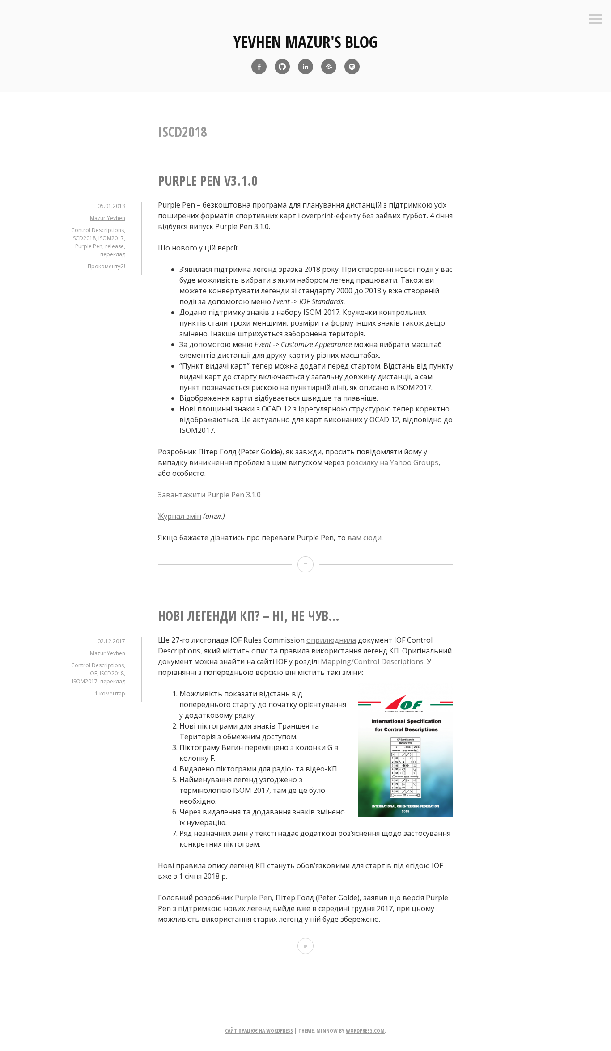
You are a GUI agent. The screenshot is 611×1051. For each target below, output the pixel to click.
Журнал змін (179, 516)
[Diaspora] (328, 67)
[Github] (282, 67)
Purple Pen (88, 246)
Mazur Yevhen (107, 218)
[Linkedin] (305, 67)
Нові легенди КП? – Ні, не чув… (248, 615)
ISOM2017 (111, 238)
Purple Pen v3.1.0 (208, 180)
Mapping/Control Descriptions (372, 661)
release (114, 246)
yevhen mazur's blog (305, 42)
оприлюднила (331, 640)
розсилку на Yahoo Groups (392, 462)
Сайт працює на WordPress (259, 1030)
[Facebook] (259, 67)
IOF (93, 673)
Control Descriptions (97, 230)
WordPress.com (365, 1030)
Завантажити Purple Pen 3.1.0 (209, 495)
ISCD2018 (84, 238)
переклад (112, 254)
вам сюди (365, 537)
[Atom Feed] (352, 67)
